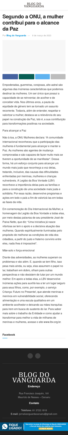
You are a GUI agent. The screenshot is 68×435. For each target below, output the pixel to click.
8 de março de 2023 (41, 35)
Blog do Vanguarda (16, 35)
